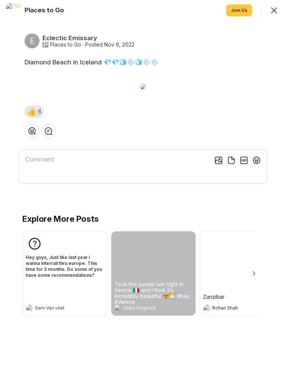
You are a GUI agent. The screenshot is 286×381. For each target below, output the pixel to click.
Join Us (239, 10)
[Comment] (48, 131)
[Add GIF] (244, 160)
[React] (32, 131)
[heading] (57, 309)
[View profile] (29, 308)
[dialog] (143, 190)
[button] (34, 112)
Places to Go (65, 45)
